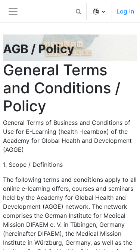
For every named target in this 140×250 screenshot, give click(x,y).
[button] (78, 11)
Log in (125, 11)
